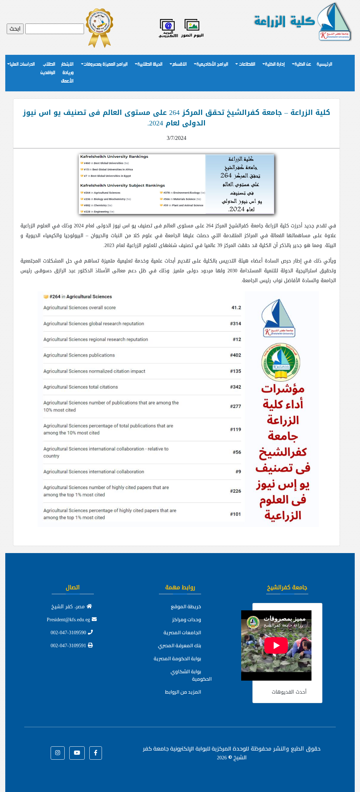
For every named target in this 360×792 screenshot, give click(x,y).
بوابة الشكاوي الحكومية (191, 675)
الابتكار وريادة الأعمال (67, 73)
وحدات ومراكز (186, 619)
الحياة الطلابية (149, 64)
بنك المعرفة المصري (179, 645)
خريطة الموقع (186, 606)
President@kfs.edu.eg (69, 619)
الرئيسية (324, 64)
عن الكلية (303, 64)
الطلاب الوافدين (47, 68)
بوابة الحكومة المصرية (177, 658)
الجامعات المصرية (182, 632)
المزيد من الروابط (183, 691)
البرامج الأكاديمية (212, 64)
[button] (95, 753)
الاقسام (179, 64)
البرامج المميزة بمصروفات (106, 64)
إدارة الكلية (275, 64)
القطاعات (246, 64)
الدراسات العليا (22, 64)
